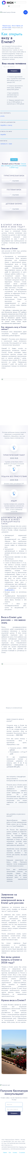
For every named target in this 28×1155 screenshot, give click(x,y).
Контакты (15, 1152)
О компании (22, 1152)
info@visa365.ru (9, 590)
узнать (2, 116)
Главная (5, 1152)
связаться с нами (6, 144)
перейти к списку (6, 125)
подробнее (15, 181)
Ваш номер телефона (14, 63)
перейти (3, 134)
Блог (10, 1152)
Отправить (14, 71)
